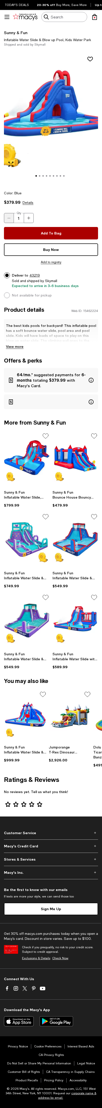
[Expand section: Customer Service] (51, 832)
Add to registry (51, 262)
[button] (51, 119)
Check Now (60, 958)
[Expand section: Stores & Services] (51, 859)
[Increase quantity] (29, 218)
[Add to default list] (46, 436)
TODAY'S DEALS (17, 5)
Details (28, 203)
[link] (27, 499)
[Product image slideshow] (51, 119)
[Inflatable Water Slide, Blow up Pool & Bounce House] (27, 460)
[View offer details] (51, 380)
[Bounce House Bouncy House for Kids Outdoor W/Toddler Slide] (75, 460)
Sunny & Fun (15, 32)
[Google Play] (56, 1021)
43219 (34, 275)
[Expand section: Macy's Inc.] (51, 872)
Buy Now (51, 249)
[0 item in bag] (94, 16)
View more (15, 346)
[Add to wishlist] (90, 59)
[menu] (7, 17)
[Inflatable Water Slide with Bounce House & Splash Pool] (75, 621)
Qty (19, 213)
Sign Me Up (51, 909)
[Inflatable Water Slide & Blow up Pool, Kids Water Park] (27, 541)
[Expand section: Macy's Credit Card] (51, 846)
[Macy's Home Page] (25, 16)
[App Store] (19, 1021)
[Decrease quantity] (9, 218)
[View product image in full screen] (11, 164)
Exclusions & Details (36, 958)
